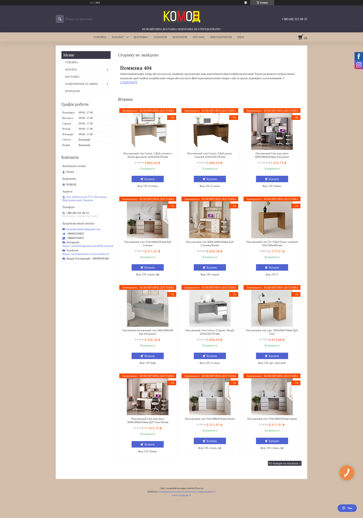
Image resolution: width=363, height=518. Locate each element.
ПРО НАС (199, 37)
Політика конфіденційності (201, 491)
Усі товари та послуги (283, 463)
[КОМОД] (181, 16)
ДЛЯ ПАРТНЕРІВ (221, 37)
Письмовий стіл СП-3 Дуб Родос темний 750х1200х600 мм (272, 243)
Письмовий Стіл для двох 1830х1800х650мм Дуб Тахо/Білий (147, 420)
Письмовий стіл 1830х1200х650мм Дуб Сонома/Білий (210, 243)
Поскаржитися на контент (171, 491)
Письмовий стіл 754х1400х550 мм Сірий (272, 418)
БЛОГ (240, 37)
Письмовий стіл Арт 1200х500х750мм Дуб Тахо (272, 332)
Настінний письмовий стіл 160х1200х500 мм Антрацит (147, 332)
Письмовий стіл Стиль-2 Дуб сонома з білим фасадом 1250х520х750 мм (147, 155)
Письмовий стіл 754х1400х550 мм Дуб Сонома (147, 243)
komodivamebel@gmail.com (83, 229)
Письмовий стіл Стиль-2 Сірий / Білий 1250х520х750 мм (209, 332)
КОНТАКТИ (180, 37)
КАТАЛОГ (118, 37)
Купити (149, 179)
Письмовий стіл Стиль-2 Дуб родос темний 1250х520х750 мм (209, 155)
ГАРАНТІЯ (160, 37)
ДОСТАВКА (141, 37)
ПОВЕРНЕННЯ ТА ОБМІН (81, 84)
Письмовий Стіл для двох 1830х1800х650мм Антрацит (272, 155)
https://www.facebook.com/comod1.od (85, 254)
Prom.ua (199, 488)
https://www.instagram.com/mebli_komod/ (88, 246)
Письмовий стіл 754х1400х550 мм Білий (210, 418)
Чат (350, 508)
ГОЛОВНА (100, 37)
